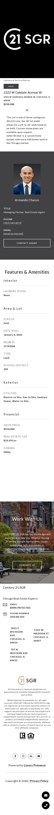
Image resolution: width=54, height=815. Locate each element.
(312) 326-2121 (17, 616)
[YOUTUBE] (39, 756)
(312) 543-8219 (12, 223)
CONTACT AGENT (27, 243)
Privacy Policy (39, 780)
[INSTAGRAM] (23, 756)
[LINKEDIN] (31, 756)
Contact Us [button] (27, 565)
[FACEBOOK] (15, 756)
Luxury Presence (35, 765)
